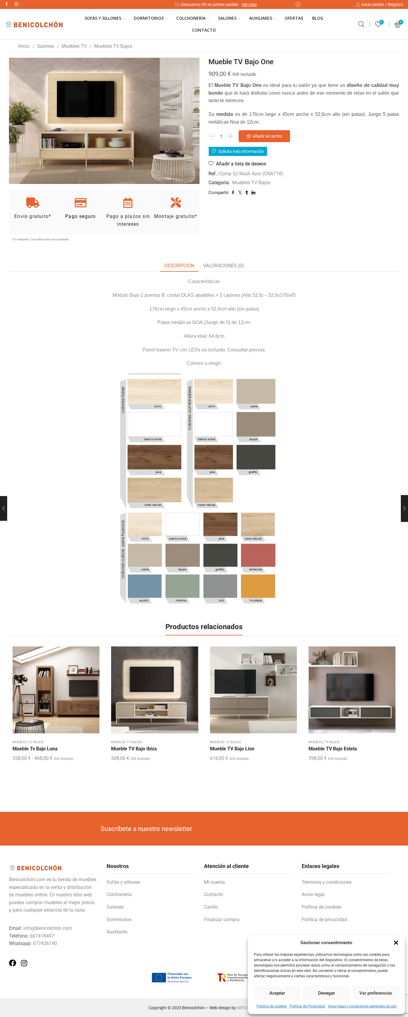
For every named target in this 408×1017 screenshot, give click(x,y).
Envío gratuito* (32, 216)
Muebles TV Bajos (113, 46)
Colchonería (190, 18)
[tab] (179, 266)
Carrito (211, 907)
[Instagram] (17, 4)
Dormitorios (149, 18)
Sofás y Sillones (103, 18)
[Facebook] (7, 4)
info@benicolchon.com (47, 928)
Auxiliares (260, 18)
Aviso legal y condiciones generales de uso (362, 1006)
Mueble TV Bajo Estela (333, 749)
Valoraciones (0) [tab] (223, 265)
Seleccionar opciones (56, 692)
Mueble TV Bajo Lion (232, 749)
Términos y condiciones (327, 882)
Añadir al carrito (267, 136)
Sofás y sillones (123, 882)
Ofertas (294, 18)
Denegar (326, 993)
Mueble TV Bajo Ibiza (134, 749)
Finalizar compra (222, 919)
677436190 (45, 943)
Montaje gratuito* (175, 216)
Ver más (237, 4)
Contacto (204, 30)
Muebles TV (74, 46)
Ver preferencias (375, 993)
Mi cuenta (214, 882)
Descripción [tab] (179, 265)
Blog (317, 18)
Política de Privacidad (307, 1006)
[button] (396, 943)
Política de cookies (272, 1006)
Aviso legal (313, 894)
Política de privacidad (324, 919)
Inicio (24, 46)
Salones (227, 18)
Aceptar (277, 993)
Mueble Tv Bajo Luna (35, 749)
